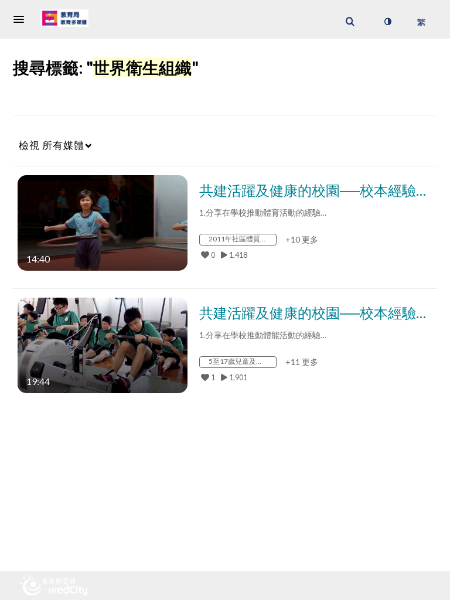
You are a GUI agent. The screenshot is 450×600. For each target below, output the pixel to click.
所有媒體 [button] (51, 145)
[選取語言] (421, 21)
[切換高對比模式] (387, 21)
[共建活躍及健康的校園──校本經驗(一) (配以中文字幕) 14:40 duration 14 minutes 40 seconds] (103, 222)
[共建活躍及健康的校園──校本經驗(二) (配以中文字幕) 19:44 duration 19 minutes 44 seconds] (103, 344)
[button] (22, 19)
